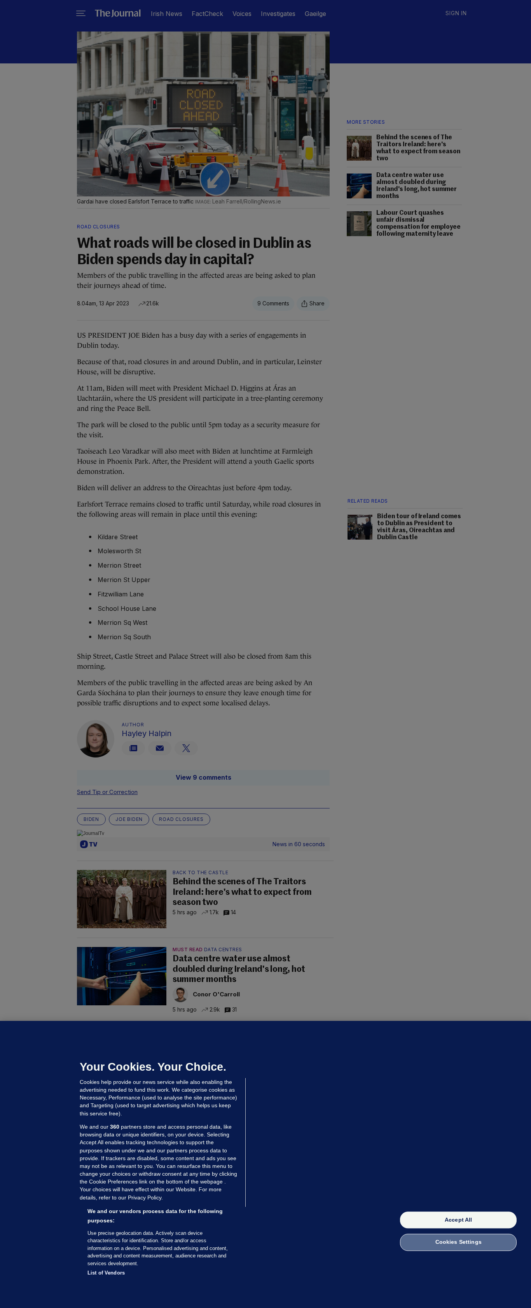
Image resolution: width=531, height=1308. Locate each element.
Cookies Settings (458, 1242)
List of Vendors (106, 1273)
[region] (265, 1164)
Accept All (458, 1220)
